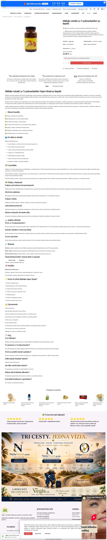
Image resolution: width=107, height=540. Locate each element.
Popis (46, 86)
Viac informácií (34, 530)
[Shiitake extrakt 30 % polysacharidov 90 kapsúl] (30, 39)
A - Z (88, 13)
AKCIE (95, 13)
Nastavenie (38, 533)
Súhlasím (28, 533)
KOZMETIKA (27, 13)
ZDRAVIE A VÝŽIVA (15, 13)
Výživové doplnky (18, 16)
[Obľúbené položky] (94, 9)
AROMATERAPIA (57, 13)
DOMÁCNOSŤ (75, 13)
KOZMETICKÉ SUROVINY (42, 13)
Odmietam (48, 533)
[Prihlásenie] (98, 9)
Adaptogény (27, 16)
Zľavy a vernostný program (69, 9)
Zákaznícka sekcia (56, 9)
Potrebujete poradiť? (58, 86)
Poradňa (48, 9)
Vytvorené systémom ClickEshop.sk (53, 539)
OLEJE (66, 13)
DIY (83, 13)
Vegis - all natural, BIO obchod (36, 9)
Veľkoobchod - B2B (82, 9)
